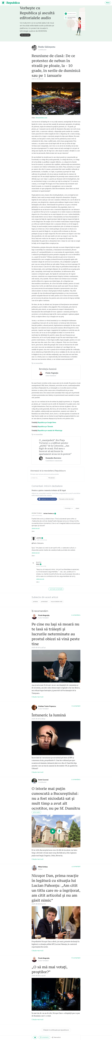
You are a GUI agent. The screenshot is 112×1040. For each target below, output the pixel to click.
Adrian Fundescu (48, 513)
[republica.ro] (35, 1037)
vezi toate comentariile (56, 589)
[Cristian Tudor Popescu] (34, 707)
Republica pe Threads (45, 426)
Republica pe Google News (47, 422)
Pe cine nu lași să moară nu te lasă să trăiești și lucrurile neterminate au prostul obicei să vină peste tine (56, 634)
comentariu (75, 615)
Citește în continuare (56, 1030)
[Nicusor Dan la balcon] (56, 994)
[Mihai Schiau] (34, 868)
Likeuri (77, 508)
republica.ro (10, 2)
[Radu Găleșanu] (34, 47)
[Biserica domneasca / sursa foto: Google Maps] (56, 831)
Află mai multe (25, 35)
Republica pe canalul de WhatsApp (50, 430)
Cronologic (68, 508)
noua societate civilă (56, 601)
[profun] (33, 538)
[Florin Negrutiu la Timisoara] (56, 666)
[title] (41, 374)
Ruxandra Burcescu (53, 458)
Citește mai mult (37, 697)
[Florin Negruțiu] (34, 616)
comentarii (76, 706)
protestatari (44, 601)
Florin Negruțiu (52, 373)
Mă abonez (51, 478)
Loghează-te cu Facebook (48, 499)
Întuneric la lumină (49, 715)
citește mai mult (35, 528)
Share (57, 1037)
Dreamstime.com (41, 118)
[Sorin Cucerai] (34, 781)
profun (39, 538)
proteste (35, 601)
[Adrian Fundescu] (37, 513)
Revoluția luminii (48, 368)
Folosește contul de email (66, 499)
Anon (37, 564)
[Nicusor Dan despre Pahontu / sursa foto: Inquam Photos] (56, 922)
